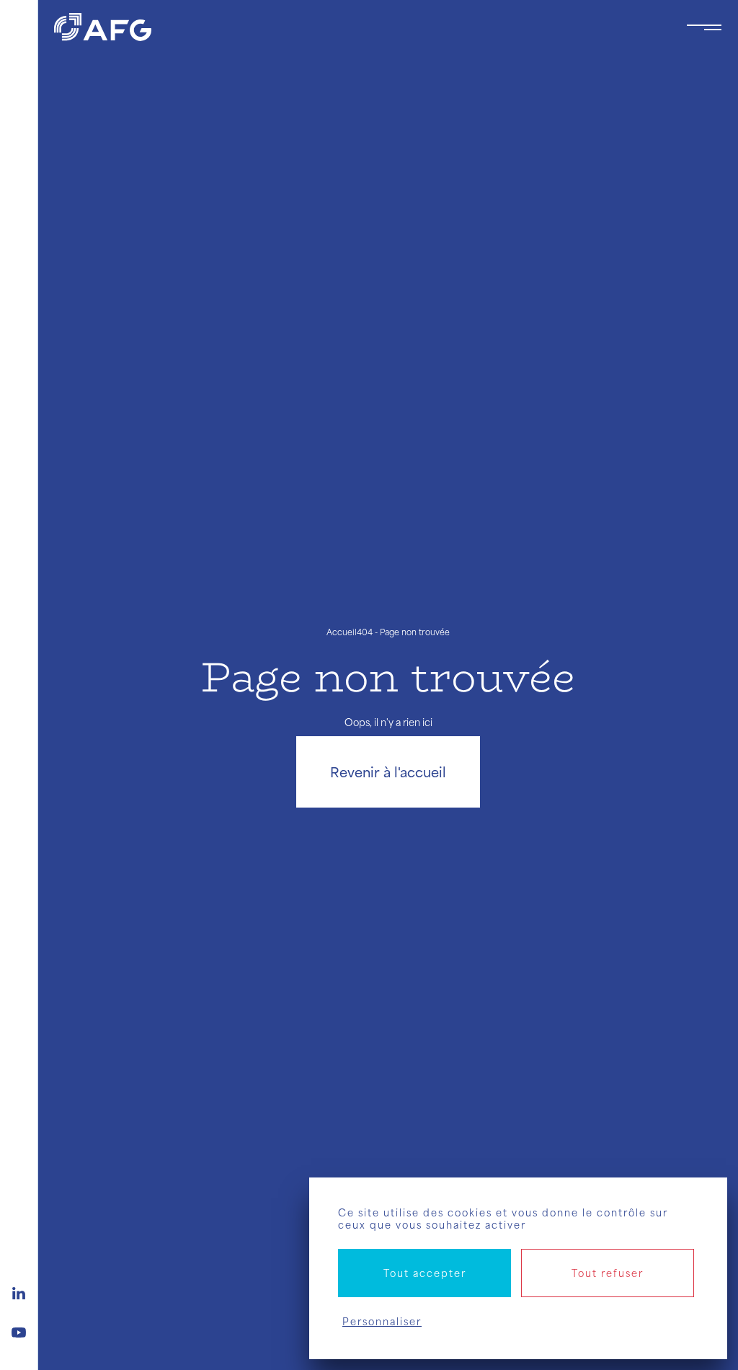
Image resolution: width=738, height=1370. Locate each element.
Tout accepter (424, 1273)
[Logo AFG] (358, 27)
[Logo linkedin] (18, 1291)
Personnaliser (382, 1321)
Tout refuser (608, 1273)
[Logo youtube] (19, 1330)
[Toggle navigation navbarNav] (704, 27)
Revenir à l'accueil (388, 771)
